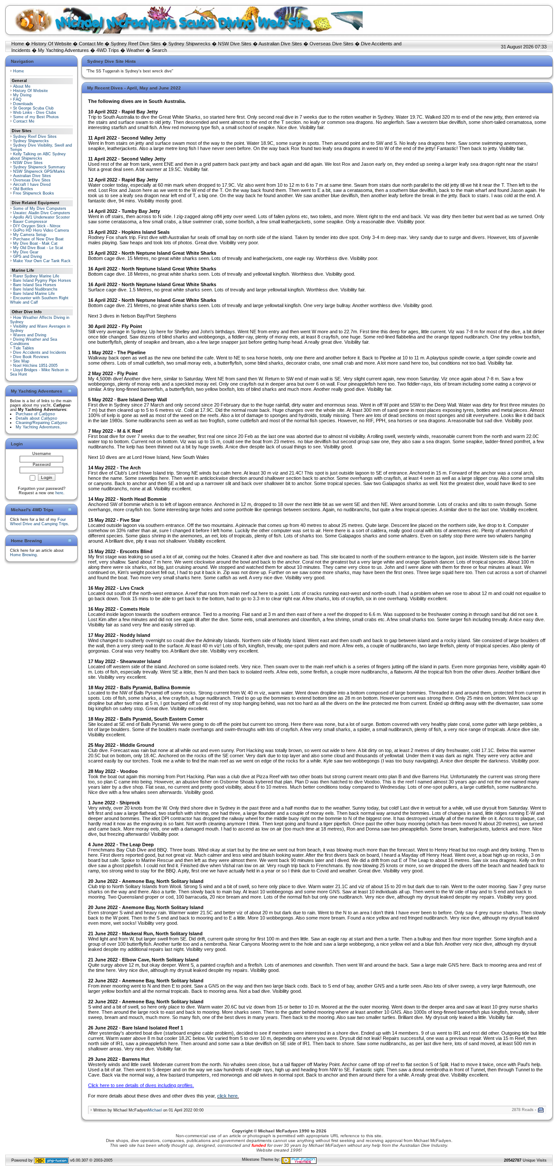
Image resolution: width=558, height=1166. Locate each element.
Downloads (23, 104)
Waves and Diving (29, 335)
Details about (36, 418)
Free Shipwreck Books (33, 193)
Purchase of (35, 414)
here (59, 493)
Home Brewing (23, 555)
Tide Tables (23, 348)
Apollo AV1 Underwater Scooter (41, 217)
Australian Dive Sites (280, 43)
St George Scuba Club (33, 108)
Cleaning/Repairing (41, 423)
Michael (155, 1110)
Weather (135, 50)
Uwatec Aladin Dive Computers (41, 213)
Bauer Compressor (30, 221)
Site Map (21, 361)
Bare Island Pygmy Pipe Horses (42, 280)
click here (227, 1095)
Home (17, 43)
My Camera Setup (29, 235)
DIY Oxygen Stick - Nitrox (37, 226)
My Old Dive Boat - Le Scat (38, 248)
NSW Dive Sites (235, 43)
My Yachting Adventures (63, 50)
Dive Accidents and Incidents (39, 352)
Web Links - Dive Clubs (34, 112)
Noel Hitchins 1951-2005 (35, 365)
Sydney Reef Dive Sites (136, 43)
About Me (22, 86)
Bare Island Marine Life (34, 293)
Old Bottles (23, 189)
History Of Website (51, 43)
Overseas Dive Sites (332, 43)
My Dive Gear (25, 252)
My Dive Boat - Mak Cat (35, 243)
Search (159, 50)
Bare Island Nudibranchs (35, 289)
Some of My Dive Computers (39, 208)
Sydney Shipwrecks (189, 43)
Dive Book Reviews (31, 357)
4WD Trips (107, 50)
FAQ (17, 99)
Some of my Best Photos (36, 117)
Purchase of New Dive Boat (38, 239)
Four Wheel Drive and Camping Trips (39, 521)
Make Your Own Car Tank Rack (42, 261)
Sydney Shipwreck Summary (39, 167)
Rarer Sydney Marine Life (36, 276)
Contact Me (91, 43)
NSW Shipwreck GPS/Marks (39, 171)
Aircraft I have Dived (32, 184)
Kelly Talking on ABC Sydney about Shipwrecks (38, 156)
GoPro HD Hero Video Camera (41, 230)
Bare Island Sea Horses (34, 285)
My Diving (22, 95)
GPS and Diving (27, 256)
